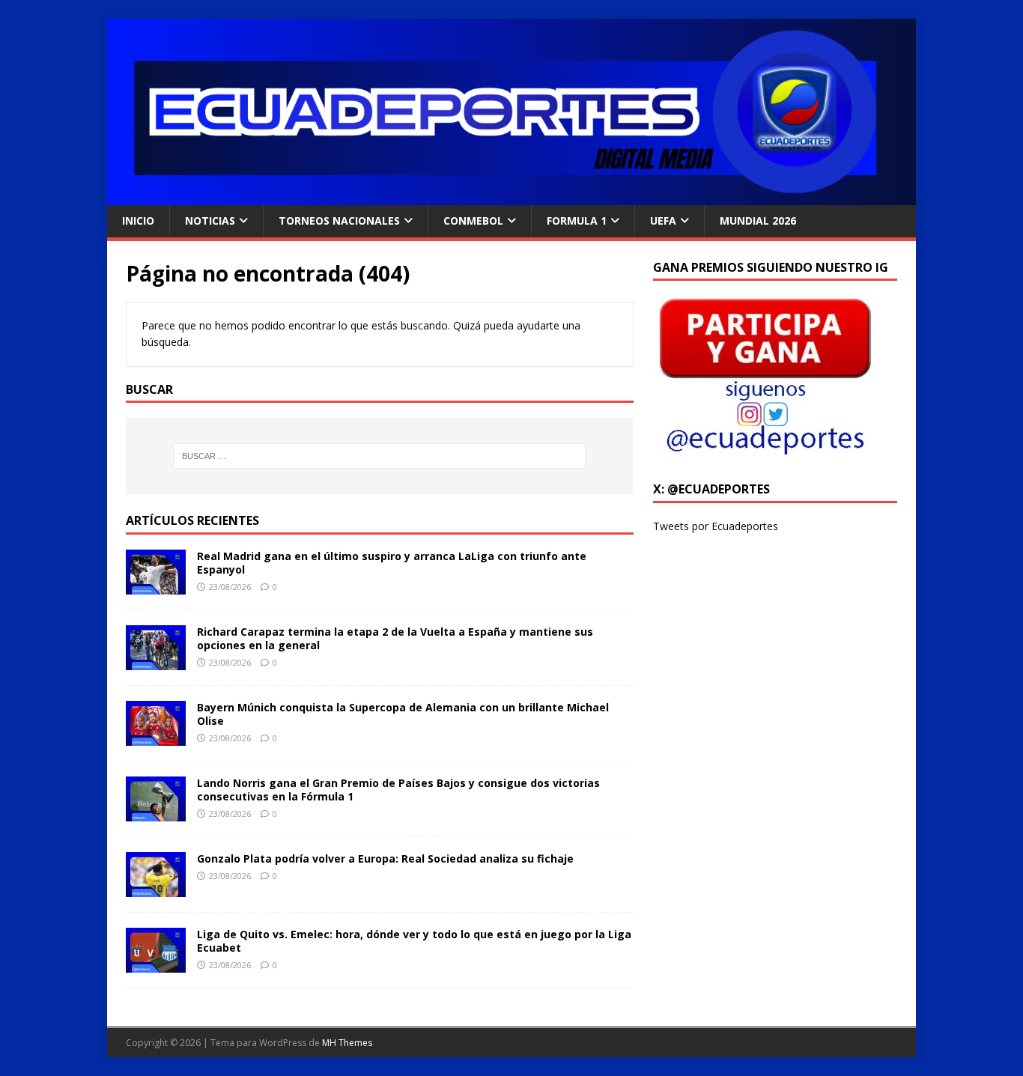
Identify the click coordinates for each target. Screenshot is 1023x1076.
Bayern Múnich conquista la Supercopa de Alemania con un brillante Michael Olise (403, 714)
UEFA (663, 220)
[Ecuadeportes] (511, 196)
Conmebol (473, 220)
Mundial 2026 (758, 220)
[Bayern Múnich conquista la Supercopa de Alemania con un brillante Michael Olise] (156, 737)
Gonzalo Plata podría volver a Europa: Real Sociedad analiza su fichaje (385, 858)
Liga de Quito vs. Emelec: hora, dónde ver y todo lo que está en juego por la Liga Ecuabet (414, 941)
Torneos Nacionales (339, 220)
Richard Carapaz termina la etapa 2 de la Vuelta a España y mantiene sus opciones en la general (395, 638)
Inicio (138, 220)
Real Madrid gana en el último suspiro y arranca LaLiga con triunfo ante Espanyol (391, 563)
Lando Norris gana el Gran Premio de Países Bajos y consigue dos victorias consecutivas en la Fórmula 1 (398, 789)
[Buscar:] (379, 456)
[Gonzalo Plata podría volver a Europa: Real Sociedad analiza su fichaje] (156, 888)
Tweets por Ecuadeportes (715, 526)
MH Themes (347, 1042)
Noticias (210, 220)
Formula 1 (577, 220)
